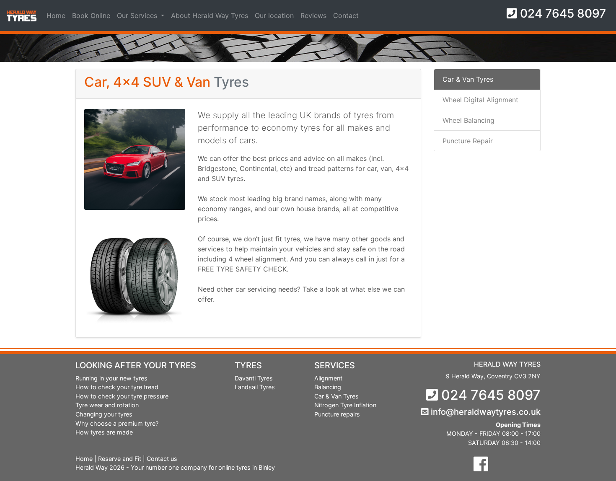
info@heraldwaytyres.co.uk (485, 412)
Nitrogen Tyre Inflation (345, 405)
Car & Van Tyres (468, 79)
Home (56, 15)
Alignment (328, 378)
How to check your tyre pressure (121, 396)
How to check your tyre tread (116, 386)
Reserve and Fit (119, 458)
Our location (274, 15)
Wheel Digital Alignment (480, 100)
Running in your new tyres (111, 378)
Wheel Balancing (468, 120)
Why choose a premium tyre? (116, 423)
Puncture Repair (468, 141)
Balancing (327, 386)
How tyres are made (104, 432)
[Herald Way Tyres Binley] (481, 464)
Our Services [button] (138, 15)
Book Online (91, 15)
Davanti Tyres (254, 378)
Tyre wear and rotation (107, 405)
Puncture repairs (337, 414)
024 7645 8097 (561, 13)
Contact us (162, 458)
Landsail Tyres (255, 386)
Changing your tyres (103, 414)
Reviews (313, 15)
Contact (346, 15)
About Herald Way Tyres (209, 15)
